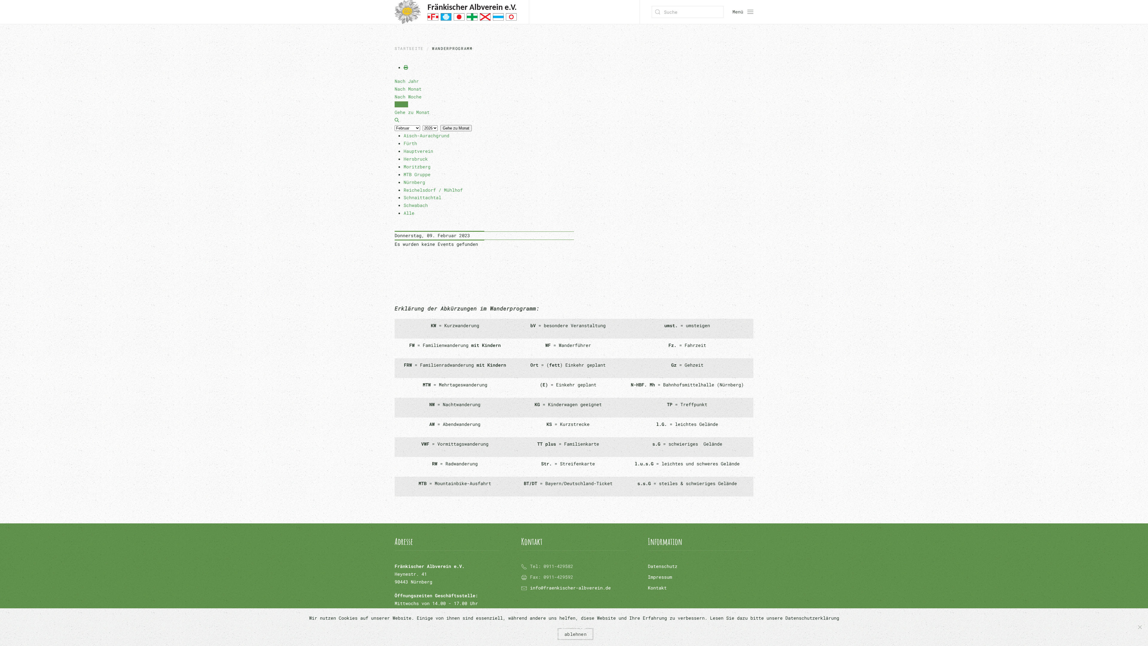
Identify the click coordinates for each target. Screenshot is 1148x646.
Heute (401, 104)
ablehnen (575, 634)
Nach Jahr (407, 81)
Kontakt (657, 588)
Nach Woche (408, 97)
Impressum (660, 577)
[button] (742, 12)
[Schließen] (1140, 627)
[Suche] (397, 120)
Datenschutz (662, 566)
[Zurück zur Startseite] (456, 12)
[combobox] (687, 12)
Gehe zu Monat (456, 128)
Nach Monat (408, 89)
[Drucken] (406, 67)
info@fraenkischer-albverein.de (570, 588)
